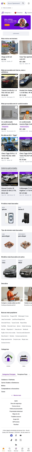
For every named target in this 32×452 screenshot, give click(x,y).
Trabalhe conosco (16, 416)
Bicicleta (12, 336)
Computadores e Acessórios (10, 388)
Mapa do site (16, 414)
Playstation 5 (10, 329)
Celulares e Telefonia (8, 379)
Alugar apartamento (6, 339)
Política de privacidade (16, 408)
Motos (3, 385)
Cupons (29, 12)
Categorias (7, 12)
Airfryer (3, 329)
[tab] (8, 374)
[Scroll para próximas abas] (29, 374)
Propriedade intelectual (16, 411)
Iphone (19, 326)
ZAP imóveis (16, 422)
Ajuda (16, 401)
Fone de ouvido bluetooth (23, 332)
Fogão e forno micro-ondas (8, 332)
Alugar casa (25, 339)
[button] (16, 3)
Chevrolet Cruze (11, 326)
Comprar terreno (5, 342)
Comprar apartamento (21, 336)
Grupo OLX (16, 419)
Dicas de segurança (16, 403)
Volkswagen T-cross (23, 316)
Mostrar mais (17, 395)
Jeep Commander (6, 319)
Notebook (25, 329)
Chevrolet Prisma (5, 322)
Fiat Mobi (3, 326)
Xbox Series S (4, 336)
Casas (3, 391)
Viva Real (16, 424)
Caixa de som (18, 329)
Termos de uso (16, 406)
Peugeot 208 (13, 316)
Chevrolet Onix (5, 316)
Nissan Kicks (23, 322)
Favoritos (19, 12)
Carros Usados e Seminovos (10, 382)
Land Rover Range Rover (18, 319)
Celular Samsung (26, 326)
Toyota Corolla (15, 322)
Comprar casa (17, 339)
